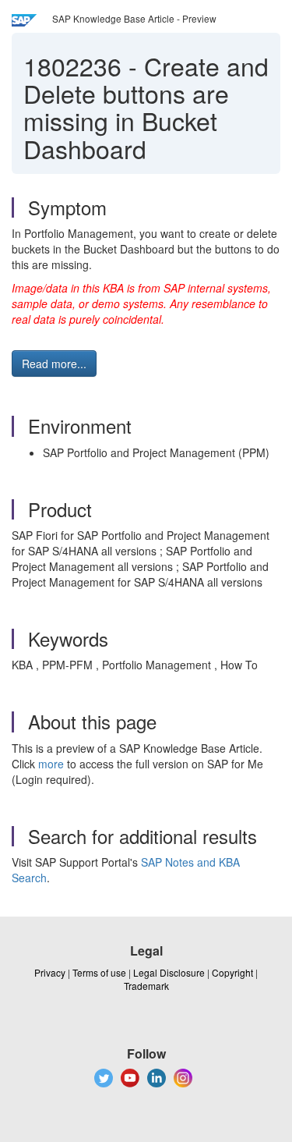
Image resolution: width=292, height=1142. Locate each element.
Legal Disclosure (169, 972)
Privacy (49, 972)
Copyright (232, 972)
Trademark (146, 985)
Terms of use (99, 972)
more (51, 763)
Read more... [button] (54, 363)
